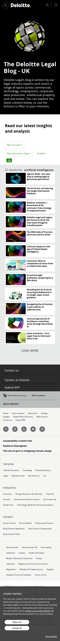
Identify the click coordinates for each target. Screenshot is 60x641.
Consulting (27, 470)
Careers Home (9, 523)
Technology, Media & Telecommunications (35, 505)
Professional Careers (44, 523)
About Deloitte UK (29, 547)
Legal (5, 475)
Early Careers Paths (11, 534)
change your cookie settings (37, 610)
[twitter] (15, 429)
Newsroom (32, 413)
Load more (30, 350)
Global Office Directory (23, 416)
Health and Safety (36, 553)
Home (5, 413)
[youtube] (33, 429)
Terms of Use (40, 575)
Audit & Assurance (11, 470)
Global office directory (17, 395)
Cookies (21, 553)
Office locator (42, 416)
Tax (44, 475)
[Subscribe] (9, 160)
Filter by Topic (14, 145)
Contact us (12, 370)
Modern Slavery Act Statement (19, 558)
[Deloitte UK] (21, 5)
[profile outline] (56, 5)
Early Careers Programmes (40, 528)
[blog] (42, 429)
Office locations (38, 395)
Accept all (17, 628)
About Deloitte (11, 403)
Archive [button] (41, 153)
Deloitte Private (18, 475)
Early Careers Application (14, 528)
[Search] (47, 5)
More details (51, 636)
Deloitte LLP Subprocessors (31, 569)
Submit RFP (12, 387)
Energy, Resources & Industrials (29, 494)
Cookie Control (12, 593)
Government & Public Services (27, 499)
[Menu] (5, 5)
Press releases (18, 413)
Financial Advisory (43, 470)
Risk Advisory (33, 475)
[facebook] (6, 429)
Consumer (7, 494)
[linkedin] (24, 429)
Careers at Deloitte (17, 380)
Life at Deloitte (25, 523)
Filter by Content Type (18, 153)
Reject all (17, 622)
